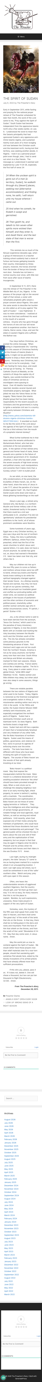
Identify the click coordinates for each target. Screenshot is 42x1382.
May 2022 (8, 1288)
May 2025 (8, 1169)
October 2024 (10, 1192)
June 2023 (9, 1245)
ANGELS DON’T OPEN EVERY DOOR (21, 999)
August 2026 (10, 1119)
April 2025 (8, 1172)
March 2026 (9, 1136)
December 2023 (11, 1225)
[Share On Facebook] (2, 347)
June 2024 (9, 1205)
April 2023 (8, 1251)
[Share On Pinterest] (2, 361)
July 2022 (8, 1281)
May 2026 (8, 1129)
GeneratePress (21, 1379)
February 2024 (10, 1218)
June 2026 (9, 1126)
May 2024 (8, 1209)
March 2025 (9, 1176)
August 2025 (9, 1159)
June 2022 (8, 1284)
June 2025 (8, 1166)
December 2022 (11, 1265)
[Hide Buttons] (1, 370)
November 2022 (11, 1268)
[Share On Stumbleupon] (2, 366)
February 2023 (10, 1258)
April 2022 (8, 1291)
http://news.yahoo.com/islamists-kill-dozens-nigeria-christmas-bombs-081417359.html (19, 418)
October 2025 (10, 1152)
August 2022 (9, 1278)
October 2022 (10, 1271)
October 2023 (10, 1232)
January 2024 (10, 1222)
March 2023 (9, 1255)
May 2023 (8, 1248)
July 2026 (8, 1123)
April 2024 (8, 1212)
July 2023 (8, 1242)
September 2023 (11, 1235)
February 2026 (10, 1139)
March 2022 (9, 1294)
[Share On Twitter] (2, 352)
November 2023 (11, 1228)
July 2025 (8, 1162)
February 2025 (10, 1179)
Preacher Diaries (13, 996)
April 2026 (8, 1133)
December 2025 (11, 1146)
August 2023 (10, 1238)
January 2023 (10, 1261)
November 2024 (11, 1189)
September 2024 (11, 1195)
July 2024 (8, 1202)
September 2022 (11, 1275)
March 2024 (9, 1215)
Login (36, 1047)
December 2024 (11, 1185)
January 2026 (10, 1143)
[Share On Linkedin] (2, 357)
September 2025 (11, 1156)
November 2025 (11, 1149)
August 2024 (10, 1199)
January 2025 (10, 1182)
